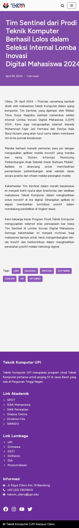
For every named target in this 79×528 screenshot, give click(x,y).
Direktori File (16, 419)
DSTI (11, 451)
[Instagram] (14, 509)
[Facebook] (6, 509)
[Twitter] (30, 509)
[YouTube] (22, 509)
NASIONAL (30, 271)
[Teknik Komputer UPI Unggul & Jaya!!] (14, 5)
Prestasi (47, 271)
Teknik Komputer (17, 524)
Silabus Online (17, 414)
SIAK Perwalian (17, 409)
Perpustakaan (17, 465)
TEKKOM (10, 278)
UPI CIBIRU (35, 278)
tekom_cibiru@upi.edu (23, 494)
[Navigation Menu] (71, 5)
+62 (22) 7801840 (20, 490)
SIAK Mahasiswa (18, 404)
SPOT (11, 400)
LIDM (16, 271)
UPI (22, 278)
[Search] (62, 5)
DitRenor (14, 456)
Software (64, 271)
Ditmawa (14, 447)
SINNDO (13, 424)
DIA (10, 460)
